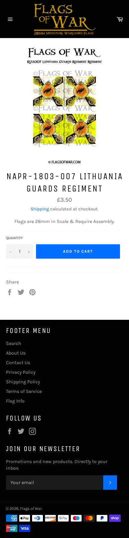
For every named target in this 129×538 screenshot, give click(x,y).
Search (13, 343)
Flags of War (31, 508)
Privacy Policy (20, 372)
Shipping (40, 209)
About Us (16, 353)
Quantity (14, 238)
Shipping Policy (23, 382)
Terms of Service (24, 391)
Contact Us (18, 362)
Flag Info (15, 401)
